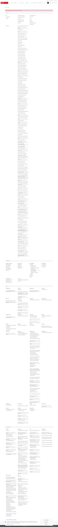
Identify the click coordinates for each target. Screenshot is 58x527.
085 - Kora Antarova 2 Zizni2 (21, 162)
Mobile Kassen (20, 264)
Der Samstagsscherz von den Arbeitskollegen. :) (21, 297)
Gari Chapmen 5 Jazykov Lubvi (22, 33)
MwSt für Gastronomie (33, 459)
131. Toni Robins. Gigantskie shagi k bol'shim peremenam (22, 250)
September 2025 (8, 288)
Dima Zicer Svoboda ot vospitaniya (22, 125)
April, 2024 (7, 298)
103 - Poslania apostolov (21, 196)
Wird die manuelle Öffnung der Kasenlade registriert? (10, 317)
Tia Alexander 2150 (20, 42)
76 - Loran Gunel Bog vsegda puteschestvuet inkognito (21, 146)
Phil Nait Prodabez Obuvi (21, 36)
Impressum (31, 21)
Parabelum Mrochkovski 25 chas (22, 108)
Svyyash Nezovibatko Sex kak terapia (22, 39)
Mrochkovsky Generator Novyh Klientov (23, 90)
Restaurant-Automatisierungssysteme (23, 279)
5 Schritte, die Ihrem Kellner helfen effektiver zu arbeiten (34, 363)
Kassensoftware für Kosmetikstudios (35, 382)
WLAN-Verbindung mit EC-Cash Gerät (47, 332)
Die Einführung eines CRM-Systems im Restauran (23, 312)
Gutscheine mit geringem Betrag (34, 354)
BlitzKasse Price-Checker (21, 332)
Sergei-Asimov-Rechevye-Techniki (22, 65)
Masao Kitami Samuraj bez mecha (22, 124)
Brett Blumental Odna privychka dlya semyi (23, 103)
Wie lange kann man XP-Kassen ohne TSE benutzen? (34, 381)
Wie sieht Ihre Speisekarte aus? (34, 333)
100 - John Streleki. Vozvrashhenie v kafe (22, 190)
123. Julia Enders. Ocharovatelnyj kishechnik (22, 239)
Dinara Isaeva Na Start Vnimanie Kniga (23, 25)
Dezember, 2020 (44, 403)
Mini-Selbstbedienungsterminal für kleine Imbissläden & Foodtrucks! (10, 291)
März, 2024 (19, 298)
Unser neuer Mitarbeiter (21, 492)
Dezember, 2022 (44, 298)
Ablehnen (46, 524)
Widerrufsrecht (32, 24)
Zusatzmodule (43, 266)
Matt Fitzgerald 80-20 (20, 96)
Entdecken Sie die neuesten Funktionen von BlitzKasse (23, 307)
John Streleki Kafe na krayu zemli (22, 105)
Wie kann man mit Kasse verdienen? (35, 370)
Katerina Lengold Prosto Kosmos (22, 101)
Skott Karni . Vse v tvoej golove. (22, 247)
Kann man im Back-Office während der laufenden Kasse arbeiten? (35, 402)
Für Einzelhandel (44, 265)
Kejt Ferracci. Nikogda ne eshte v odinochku (22, 159)
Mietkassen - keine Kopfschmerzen (46, 315)
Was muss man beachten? (9, 436)
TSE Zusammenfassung (33, 365)
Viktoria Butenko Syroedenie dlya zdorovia (22, 122)
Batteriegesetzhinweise (33, 22)
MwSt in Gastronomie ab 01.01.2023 (46, 299)
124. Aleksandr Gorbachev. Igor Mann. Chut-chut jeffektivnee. (23, 241)
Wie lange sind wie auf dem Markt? (34, 334)
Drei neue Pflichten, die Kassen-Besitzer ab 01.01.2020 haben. (23, 422)
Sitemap (31, 19)
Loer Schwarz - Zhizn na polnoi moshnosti (22, 27)
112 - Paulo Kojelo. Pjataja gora (22, 215)
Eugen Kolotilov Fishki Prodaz (21, 63)
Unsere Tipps (8, 327)
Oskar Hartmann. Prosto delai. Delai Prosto (22, 31)
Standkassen (19, 265)
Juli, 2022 (43, 314)
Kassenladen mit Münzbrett (34, 272)
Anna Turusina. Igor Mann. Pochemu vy (23, 243)
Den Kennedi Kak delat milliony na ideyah (22, 118)
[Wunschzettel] (52, 2)
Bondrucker (31, 274)
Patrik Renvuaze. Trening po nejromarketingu (21, 227)
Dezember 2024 (32, 288)
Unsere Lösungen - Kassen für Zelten (11, 328)
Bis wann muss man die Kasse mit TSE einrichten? (23, 418)
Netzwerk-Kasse (32, 366)
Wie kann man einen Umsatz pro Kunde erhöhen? (35, 343)
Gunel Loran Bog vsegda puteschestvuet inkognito (21, 144)
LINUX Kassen (32, 364)
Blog (47, 0)
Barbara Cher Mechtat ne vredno (22, 34)
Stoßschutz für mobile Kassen (34, 391)
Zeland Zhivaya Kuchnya (21, 109)
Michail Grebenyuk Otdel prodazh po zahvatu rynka (23, 150)
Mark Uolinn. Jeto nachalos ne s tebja (23, 168)
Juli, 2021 (31, 403)
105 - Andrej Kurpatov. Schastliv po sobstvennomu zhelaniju (22, 201)
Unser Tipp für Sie (44, 289)
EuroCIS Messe (8, 329)
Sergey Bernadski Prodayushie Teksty (23, 87)
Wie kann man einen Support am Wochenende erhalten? (34, 385)
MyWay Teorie (19, 43)
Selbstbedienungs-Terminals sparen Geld (34, 322)
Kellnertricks (19, 289)
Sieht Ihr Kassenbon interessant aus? (35, 338)
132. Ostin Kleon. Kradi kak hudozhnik (23, 252)
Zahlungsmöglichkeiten (21, 19)
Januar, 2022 (19, 331)
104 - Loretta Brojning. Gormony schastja (22, 198)
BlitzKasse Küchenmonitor (9, 486)
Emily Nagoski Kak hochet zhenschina (23, 157)
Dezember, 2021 (32, 331)
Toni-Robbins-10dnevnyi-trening (22, 73)
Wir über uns (19, 18)
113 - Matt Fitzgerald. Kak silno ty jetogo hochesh (23, 217)
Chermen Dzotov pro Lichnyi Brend (22, 78)
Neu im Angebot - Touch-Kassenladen (11, 325)
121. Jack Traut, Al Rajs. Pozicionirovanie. (21, 233)
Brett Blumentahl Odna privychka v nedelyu (22, 62)
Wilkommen (7, 25)
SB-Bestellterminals (8, 410)
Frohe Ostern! (20, 299)
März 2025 (19, 288)
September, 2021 (20, 403)
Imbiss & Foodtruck (8, 265)
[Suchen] (48, 3)
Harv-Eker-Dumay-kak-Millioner (22, 68)
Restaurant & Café (8, 264)
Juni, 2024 (43, 288)
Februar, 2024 (31, 298)
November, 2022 (8, 314)
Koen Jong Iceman (20, 81)
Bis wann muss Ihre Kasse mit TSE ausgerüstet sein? (46, 406)
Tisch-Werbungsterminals (33, 315)
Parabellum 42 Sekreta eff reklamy (22, 100)
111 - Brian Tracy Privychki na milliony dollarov (23, 214)
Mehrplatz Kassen (20, 266)
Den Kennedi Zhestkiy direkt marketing (23, 111)
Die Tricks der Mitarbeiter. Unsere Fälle (35, 393)
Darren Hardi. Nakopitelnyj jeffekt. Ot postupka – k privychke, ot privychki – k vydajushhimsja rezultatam (23, 176)
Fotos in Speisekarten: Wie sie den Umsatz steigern (22, 310)
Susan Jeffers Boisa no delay (21, 58)
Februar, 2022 (8, 331)
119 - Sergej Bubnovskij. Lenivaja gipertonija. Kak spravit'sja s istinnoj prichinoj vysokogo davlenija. (22, 229)
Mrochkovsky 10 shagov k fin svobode (23, 49)
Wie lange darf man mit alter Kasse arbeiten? (10, 333)
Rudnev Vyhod (20, 46)
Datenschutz (12, 524)
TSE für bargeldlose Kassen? (33, 389)
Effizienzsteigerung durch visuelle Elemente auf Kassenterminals (34, 291)
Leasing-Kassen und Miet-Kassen (22, 409)
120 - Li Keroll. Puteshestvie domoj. (22, 231)
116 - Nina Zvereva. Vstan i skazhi (22, 222)
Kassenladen (31, 264)
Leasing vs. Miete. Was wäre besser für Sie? (35, 319)
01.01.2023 (7, 430)
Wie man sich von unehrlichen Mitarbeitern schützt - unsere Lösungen (47, 326)
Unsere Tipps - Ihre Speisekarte (22, 325)
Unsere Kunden (51, 0)
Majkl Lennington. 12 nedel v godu (22, 153)
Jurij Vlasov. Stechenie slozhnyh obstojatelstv (22, 180)
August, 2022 (31, 314)
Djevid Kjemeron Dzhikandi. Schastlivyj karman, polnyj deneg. (23, 172)
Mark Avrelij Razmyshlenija (21, 139)
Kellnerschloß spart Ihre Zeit (34, 386)
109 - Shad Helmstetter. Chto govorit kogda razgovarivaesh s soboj (22, 209)
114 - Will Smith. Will (20, 219)
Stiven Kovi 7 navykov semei (21, 148)
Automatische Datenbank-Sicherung (23, 466)
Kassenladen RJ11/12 (33, 265)
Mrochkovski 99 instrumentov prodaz (23, 93)
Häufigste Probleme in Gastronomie (34, 299)
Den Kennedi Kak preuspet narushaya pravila (23, 75)
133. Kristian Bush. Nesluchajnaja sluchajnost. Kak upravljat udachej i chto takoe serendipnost (22, 255)
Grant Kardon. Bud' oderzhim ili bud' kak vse (23, 245)
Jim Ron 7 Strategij (20, 128)
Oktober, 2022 (20, 314)
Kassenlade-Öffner (32, 390)
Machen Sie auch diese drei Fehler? (22, 333)
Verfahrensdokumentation (21, 15)
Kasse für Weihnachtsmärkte (10, 493)
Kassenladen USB (33, 266)
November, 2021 (44, 331)
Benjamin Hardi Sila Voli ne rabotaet (22, 37)
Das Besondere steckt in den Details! (23, 294)
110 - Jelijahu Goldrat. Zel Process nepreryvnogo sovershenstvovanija (22, 211)
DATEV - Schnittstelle (32, 352)
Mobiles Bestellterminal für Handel (34, 351)
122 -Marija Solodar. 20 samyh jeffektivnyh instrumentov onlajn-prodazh (22, 236)
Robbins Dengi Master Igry (21, 52)
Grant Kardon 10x (20, 29)
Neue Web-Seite (32, 410)
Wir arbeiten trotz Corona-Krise (10, 409)
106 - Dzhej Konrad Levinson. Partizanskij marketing (21, 203)
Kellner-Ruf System (32, 348)
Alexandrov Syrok (20, 134)
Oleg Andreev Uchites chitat (21, 131)
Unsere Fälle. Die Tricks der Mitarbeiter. (35, 350)
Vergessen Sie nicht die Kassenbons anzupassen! (34, 399)
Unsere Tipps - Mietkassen (21, 334)
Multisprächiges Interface (33, 353)
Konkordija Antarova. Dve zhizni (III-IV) (23, 178)
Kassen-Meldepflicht (32, 458)
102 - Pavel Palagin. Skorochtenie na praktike (22, 195)
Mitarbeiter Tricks (8, 326)
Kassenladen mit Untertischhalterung (33, 269)
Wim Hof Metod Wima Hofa (21, 112)
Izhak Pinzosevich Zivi (20, 127)
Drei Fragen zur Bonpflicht (9, 451)
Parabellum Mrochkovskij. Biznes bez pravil (23, 138)
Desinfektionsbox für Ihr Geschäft (34, 378)
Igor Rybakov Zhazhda (21, 120)
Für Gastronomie (44, 264)
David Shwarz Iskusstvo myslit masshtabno (22, 98)
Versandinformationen (21, 21)
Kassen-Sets (31, 275)
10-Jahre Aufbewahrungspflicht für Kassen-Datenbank (34, 396)
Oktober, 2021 (8, 403)
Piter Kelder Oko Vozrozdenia (21, 84)
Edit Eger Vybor (20, 40)
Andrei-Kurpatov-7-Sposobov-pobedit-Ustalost (23, 70)
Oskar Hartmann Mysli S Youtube (22, 80)
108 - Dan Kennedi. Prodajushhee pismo (22, 207)
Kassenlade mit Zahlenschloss (10, 501)
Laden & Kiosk (8, 266)
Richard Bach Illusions (21, 165)
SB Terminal (19, 278)
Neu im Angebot (32, 325)
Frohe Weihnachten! (32, 332)
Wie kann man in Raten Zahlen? (34, 360)
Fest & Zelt (7, 270)
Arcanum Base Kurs (20, 77)
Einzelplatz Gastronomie (9, 279)
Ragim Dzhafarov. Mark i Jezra (22, 248)
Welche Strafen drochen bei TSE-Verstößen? (22, 415)
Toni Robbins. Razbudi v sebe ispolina (23, 173)
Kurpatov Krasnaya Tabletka (21, 55)
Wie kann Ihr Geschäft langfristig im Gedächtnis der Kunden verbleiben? (34, 369)
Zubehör (32, 273)
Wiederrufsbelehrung (32, 15)
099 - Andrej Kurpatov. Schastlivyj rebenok (22, 188)
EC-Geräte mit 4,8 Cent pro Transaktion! (23, 405)
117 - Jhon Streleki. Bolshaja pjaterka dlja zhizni (22, 224)
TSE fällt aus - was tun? (33, 371)
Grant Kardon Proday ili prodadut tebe (23, 116)
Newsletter (19, 22)
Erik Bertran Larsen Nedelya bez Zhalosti (22, 115)
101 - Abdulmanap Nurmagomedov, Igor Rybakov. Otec (22, 192)
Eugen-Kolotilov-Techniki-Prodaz (22, 66)
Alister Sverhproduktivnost (21, 45)
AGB (30, 18)
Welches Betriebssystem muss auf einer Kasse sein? (23, 413)
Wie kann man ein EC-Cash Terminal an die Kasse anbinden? (35, 340)
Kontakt (56, 0)
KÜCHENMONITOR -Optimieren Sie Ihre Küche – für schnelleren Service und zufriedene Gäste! (23, 292)
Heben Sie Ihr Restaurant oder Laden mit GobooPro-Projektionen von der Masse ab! (11, 301)
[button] (50, 2)
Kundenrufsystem (32, 375)
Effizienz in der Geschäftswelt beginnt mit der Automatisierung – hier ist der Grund (23, 304)
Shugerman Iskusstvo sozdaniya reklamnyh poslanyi (22, 141)
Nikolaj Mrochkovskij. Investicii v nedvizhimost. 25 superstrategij (22, 155)
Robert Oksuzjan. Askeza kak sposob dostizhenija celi (22, 184)
